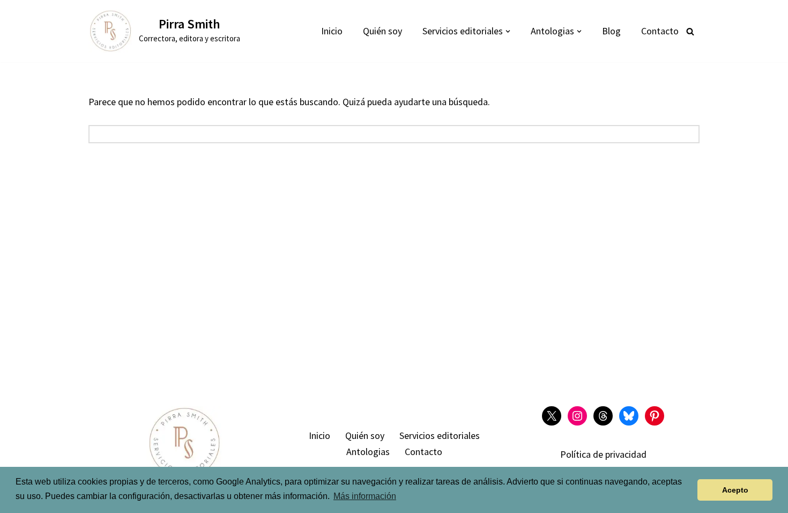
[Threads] (603, 416)
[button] (507, 31)
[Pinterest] (654, 416)
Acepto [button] (735, 490)
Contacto (660, 31)
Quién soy (382, 31)
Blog (611, 31)
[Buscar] (690, 31)
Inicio (332, 31)
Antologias (368, 451)
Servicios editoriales (439, 435)
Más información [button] (364, 496)
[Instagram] (577, 416)
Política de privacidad (603, 454)
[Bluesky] (628, 416)
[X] (551, 416)
